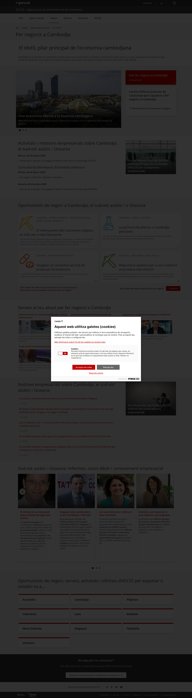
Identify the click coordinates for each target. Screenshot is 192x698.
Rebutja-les (108, 367)
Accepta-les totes (84, 367)
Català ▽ (59, 321)
